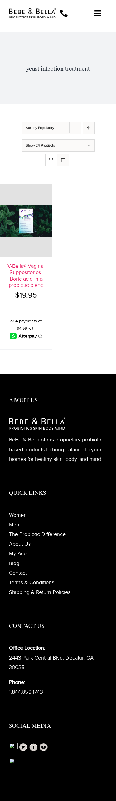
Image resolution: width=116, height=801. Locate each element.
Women (18, 515)
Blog (14, 563)
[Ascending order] (89, 128)
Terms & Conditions (31, 582)
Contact (18, 573)
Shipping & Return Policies (39, 592)
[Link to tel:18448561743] (69, 13)
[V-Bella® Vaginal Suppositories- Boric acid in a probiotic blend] (26, 220)
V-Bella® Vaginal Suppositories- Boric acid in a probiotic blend (26, 276)
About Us (20, 544)
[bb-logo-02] (32, 10)
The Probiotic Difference (37, 534)
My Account (23, 553)
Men (14, 524)
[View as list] (63, 160)
